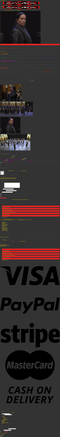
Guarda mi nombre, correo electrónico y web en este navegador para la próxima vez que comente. (14, 193)
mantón (24, 219)
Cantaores (3, 223)
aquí (12, 157)
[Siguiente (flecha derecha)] (1, 436)
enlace (32, 80)
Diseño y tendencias (5, 225)
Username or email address (4, 428)
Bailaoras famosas (2, 6)
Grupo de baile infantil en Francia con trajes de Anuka (7, 177)
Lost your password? (3, 433)
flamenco (21, 219)
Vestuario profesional (5, 230)
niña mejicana (26, 219)
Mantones (5, 418)
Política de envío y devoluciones (4, 245)
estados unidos (18, 219)
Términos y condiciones (3, 244)
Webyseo (13, 412)
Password (2, 430)
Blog (2, 421)
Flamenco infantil (4, 227)
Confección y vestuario (5, 224)
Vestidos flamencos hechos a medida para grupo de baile (8, 178)
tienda (23, 159)
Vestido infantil (4, 229)
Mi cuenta (3, 420)
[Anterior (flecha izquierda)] (0, 436)
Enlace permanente (23, 170)
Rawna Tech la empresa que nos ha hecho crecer (8, 212)
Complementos (6, 419)
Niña (4, 417)
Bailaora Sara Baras (4, 216)
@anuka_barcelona (23, 241)
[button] (2, 434)
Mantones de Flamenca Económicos (7, 209)
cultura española (2, 219)
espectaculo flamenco (14, 219)
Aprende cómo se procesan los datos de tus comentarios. (20, 199)
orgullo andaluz (29, 219)
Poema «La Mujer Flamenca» (6, 214)
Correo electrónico (3, 190)
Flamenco (3, 226)
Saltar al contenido (3, 0)
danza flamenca (8, 219)
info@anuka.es (5, 239)
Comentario (2, 187)
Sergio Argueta (18, 10)
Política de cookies (3, 246)
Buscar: (3, 414)
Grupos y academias (5, 228)
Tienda (3, 416)
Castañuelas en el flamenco (5, 207)
